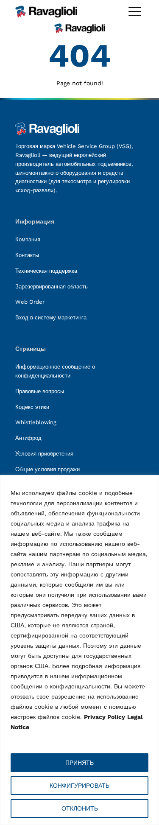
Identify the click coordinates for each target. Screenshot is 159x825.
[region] (79, 650)
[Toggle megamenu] (135, 11)
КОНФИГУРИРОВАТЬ (79, 785)
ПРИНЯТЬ (79, 762)
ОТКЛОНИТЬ (79, 808)
